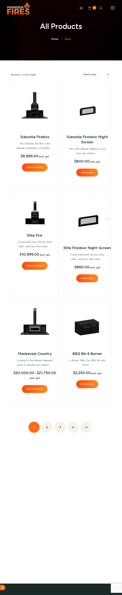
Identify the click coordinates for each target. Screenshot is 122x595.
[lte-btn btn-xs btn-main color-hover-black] (87, 173)
